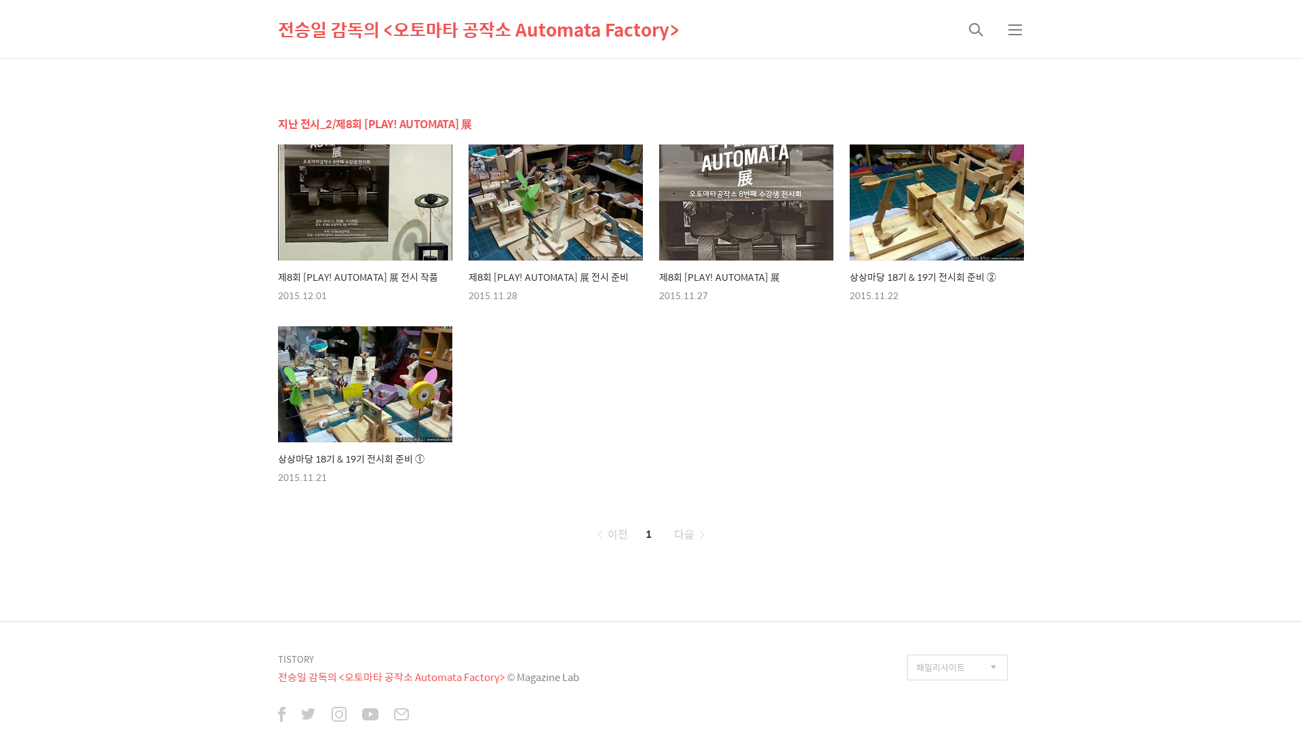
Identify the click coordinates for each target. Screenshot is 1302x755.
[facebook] (281, 715)
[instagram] (339, 715)
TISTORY (296, 659)
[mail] (401, 715)
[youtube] (370, 715)
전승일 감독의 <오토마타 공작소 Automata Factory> (478, 29)
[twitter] (308, 715)
